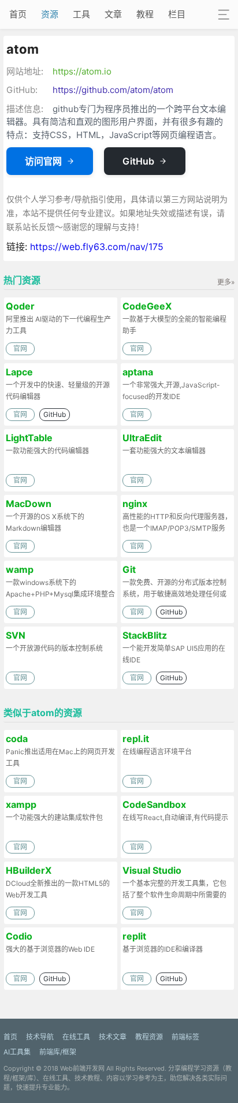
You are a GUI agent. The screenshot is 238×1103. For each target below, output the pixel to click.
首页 (18, 14)
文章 (113, 14)
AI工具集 (17, 1052)
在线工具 (76, 1037)
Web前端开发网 (82, 1068)
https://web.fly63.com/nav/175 (96, 246)
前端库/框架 (57, 1052)
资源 (49, 14)
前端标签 (185, 1037)
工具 (81, 14)
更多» (226, 282)
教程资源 (149, 1037)
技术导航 (40, 1037)
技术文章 (113, 1037)
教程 (145, 14)
